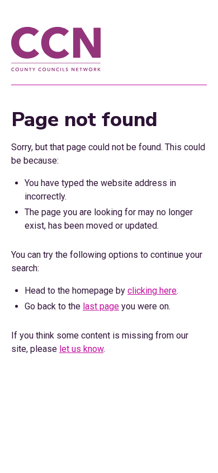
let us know (81, 349)
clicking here (152, 290)
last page (101, 306)
